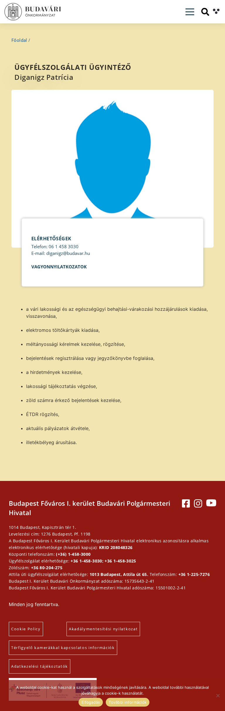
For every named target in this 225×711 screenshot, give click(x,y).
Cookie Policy (26, 628)
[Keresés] (205, 12)
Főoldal (19, 40)
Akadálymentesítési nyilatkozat (103, 628)
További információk (127, 702)
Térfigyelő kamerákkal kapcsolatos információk (63, 647)
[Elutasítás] (218, 695)
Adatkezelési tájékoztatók (39, 666)
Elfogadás (90, 702)
